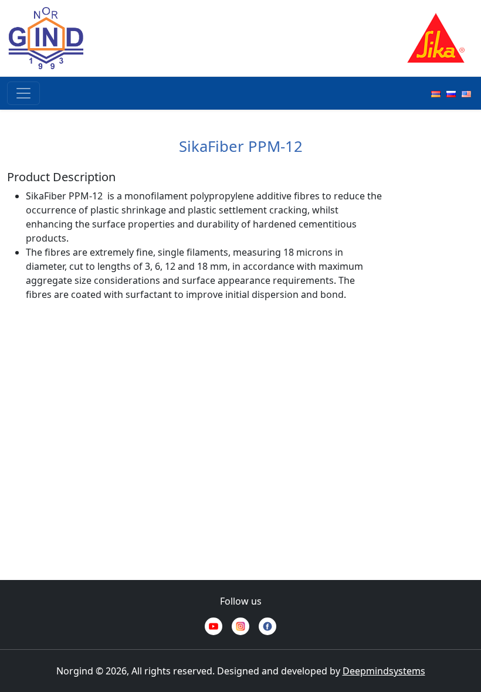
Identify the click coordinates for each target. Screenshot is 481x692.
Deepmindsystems (384, 670)
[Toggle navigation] (23, 93)
